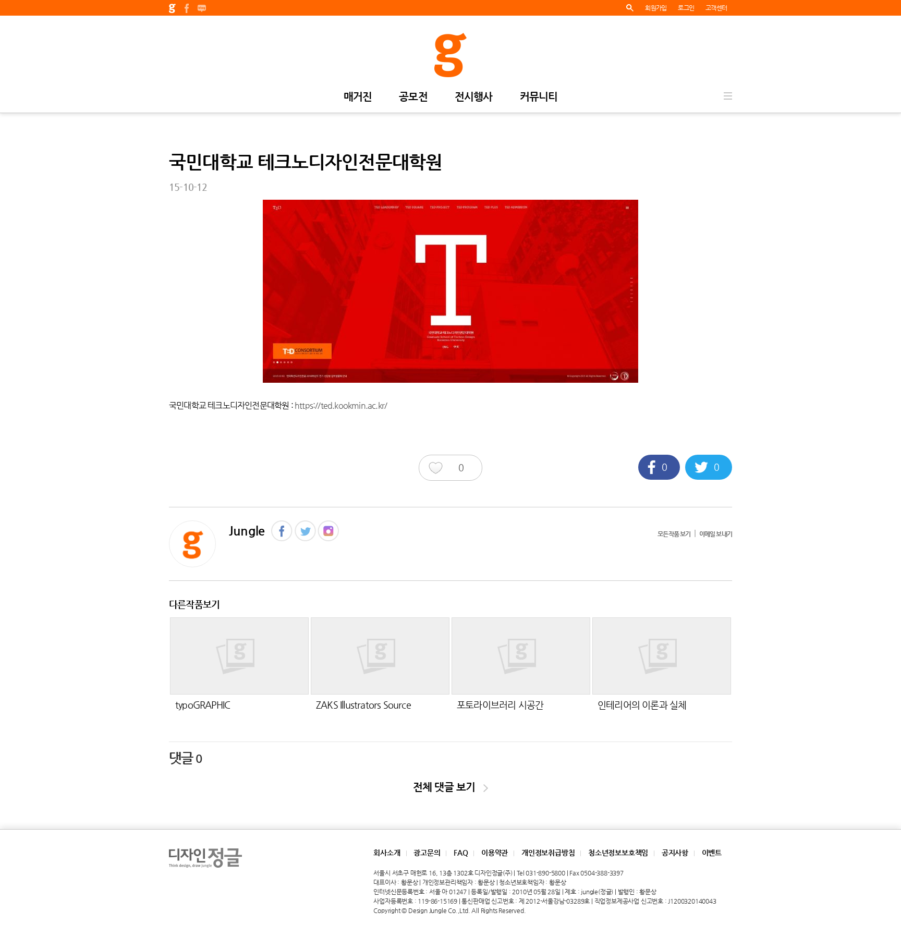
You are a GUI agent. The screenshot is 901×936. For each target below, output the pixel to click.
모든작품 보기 (674, 534)
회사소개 (386, 852)
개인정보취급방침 (548, 852)
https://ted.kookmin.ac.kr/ (341, 405)
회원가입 (655, 7)
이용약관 (494, 852)
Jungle (246, 531)
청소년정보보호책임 (618, 852)
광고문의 (426, 852)
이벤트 (712, 852)
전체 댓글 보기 (448, 787)
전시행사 (474, 97)
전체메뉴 (728, 96)
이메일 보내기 (715, 534)
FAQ (461, 852)
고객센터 (716, 7)
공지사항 (675, 852)
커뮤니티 (539, 97)
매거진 (358, 97)
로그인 (686, 7)
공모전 (413, 97)
